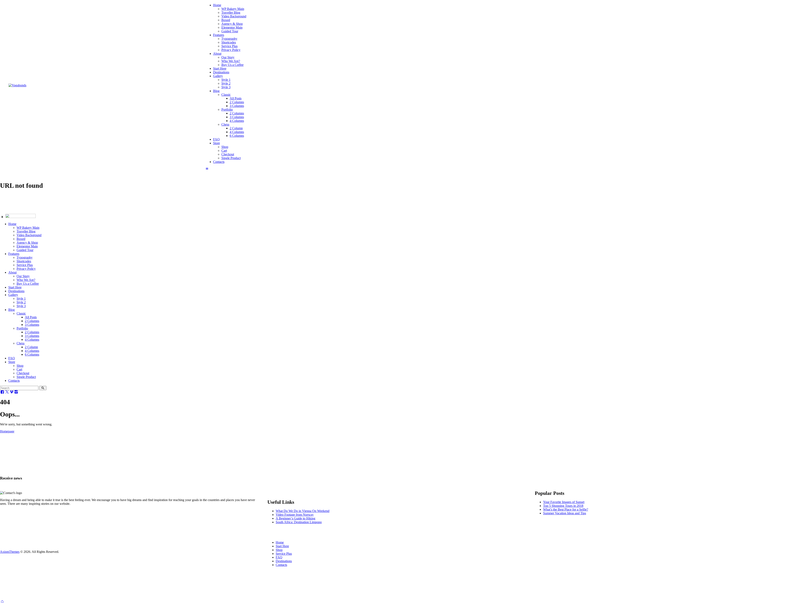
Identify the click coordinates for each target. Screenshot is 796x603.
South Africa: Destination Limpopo (299, 522)
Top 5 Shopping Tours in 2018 (563, 505)
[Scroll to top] (2, 601)
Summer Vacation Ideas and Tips (564, 513)
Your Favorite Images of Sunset (563, 502)
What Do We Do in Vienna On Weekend (302, 511)
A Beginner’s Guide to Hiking (295, 518)
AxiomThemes (9, 551)
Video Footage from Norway (295, 514)
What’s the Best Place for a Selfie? (565, 509)
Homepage (7, 431)
